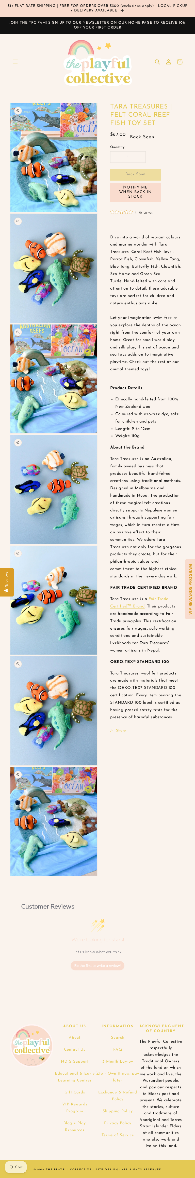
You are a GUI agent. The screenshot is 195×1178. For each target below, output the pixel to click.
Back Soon (135, 174)
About (74, 1038)
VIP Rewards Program (74, 1108)
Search (117, 1038)
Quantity (117, 147)
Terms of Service (118, 1135)
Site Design (107, 1169)
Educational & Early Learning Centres (75, 1077)
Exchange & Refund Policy (117, 1096)
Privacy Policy (117, 1123)
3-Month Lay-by (117, 1062)
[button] (15, 61)
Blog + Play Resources (74, 1126)
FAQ (117, 1050)
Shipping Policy (118, 1111)
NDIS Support (75, 1062)
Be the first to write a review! (97, 965)
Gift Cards (74, 1092)
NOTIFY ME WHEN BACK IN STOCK (135, 192)
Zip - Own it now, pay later (117, 1077)
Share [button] (121, 731)
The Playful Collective (69, 1169)
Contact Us (74, 1050)
